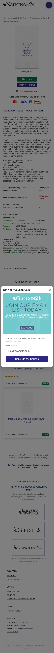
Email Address (11, 345)
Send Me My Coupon (27, 359)
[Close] (50, 290)
